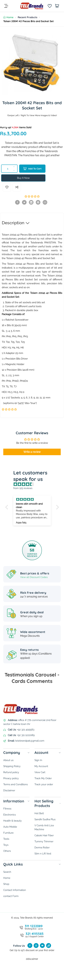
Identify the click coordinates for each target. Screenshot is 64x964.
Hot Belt (39, 813)
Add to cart (35, 168)
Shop (6, 884)
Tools (6, 838)
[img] (33, 484)
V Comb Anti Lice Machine (44, 827)
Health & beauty (12, 820)
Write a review (32, 451)
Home (9, 17)
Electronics (9, 814)
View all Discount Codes (34, 577)
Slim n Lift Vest (42, 853)
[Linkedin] (31, 202)
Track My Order (43, 778)
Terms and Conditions (15, 784)
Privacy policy (11, 778)
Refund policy (11, 772)
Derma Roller (42, 847)
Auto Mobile (10, 826)
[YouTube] (42, 945)
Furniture (8, 832)
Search (7, 871)
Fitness (7, 808)
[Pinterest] (38, 202)
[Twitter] (24, 202)
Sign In (38, 760)
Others (7, 851)
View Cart (39, 772)
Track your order (43, 784)
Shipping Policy (12, 766)
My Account (41, 766)
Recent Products (27, 17)
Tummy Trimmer (43, 841)
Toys (5, 844)
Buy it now (23, 177)
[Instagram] (36, 945)
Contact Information (14, 890)
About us (8, 760)
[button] (32, 196)
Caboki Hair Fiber (44, 835)
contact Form (11, 896)
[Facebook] (17, 202)
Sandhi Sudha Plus (44, 819)
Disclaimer (9, 790)
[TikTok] (48, 945)
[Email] (45, 202)
